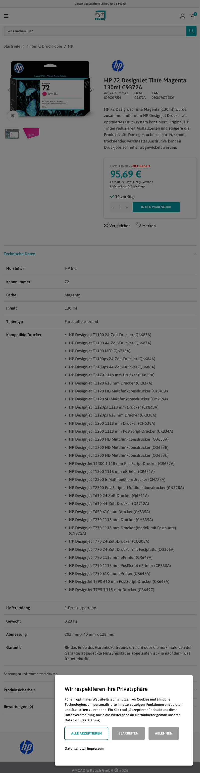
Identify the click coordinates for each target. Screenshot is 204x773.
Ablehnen (163, 733)
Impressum (95, 748)
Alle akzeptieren (86, 733)
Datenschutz (75, 748)
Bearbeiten (128, 733)
